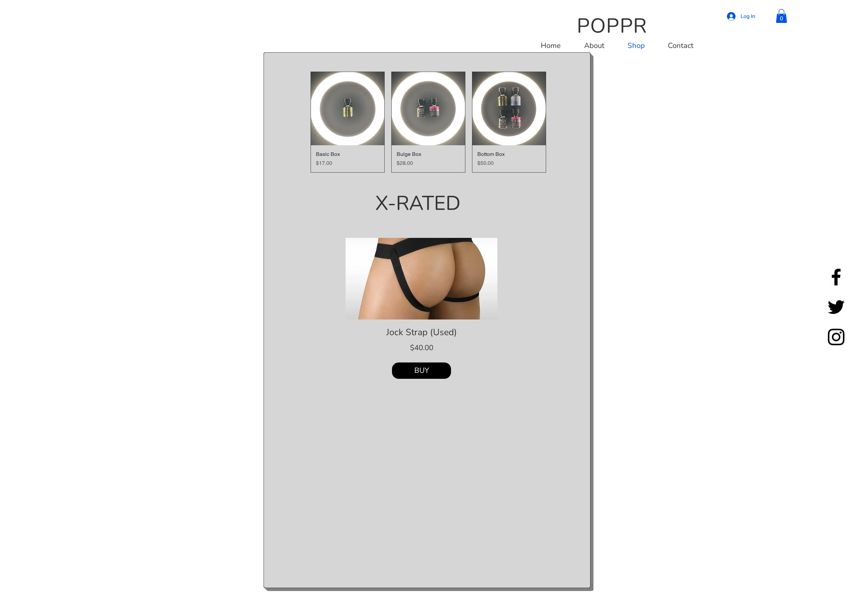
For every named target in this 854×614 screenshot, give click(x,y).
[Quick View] (347, 108)
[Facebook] (836, 277)
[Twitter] (836, 307)
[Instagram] (836, 337)
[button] (781, 16)
